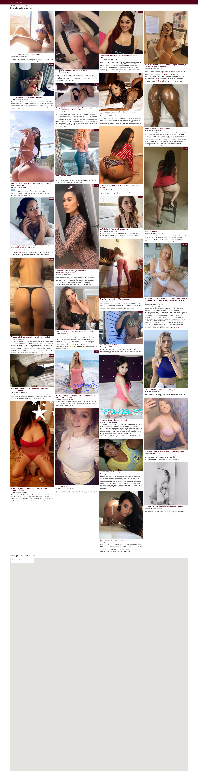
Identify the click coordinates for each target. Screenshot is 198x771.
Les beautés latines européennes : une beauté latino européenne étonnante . (75, 396)
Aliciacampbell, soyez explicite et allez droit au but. (30, 337)
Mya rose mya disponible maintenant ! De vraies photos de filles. (29, 389)
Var (21, 5)
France (16, 5)
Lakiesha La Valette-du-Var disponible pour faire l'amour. (119, 57)
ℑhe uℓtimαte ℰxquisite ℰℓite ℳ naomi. (114, 299)
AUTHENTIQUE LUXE (16, 2)
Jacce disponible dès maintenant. (157, 128)
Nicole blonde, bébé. (63, 176)
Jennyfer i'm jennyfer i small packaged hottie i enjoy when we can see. (31, 184)
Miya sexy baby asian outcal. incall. (113, 420)
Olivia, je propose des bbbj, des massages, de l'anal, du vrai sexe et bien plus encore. (166, 66)
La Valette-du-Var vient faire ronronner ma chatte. (164, 507)
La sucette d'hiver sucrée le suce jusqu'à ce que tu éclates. (119, 186)
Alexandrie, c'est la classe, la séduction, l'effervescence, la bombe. (70, 272)
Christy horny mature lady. (110, 472)
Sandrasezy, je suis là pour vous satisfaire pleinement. (165, 451)
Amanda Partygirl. (62, 486)
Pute (11, 5)
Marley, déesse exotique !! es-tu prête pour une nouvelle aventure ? (118, 113)
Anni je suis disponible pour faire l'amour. (71, 71)
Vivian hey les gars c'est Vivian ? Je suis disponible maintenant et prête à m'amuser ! (30, 247)
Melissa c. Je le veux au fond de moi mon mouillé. (74, 331)
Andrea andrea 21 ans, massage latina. (26, 55)
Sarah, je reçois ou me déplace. (112, 540)
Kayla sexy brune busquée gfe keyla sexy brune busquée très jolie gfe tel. (29, 489)
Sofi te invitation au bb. (153, 231)
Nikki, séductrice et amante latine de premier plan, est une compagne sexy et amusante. (76, 109)
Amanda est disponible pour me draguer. (160, 390)
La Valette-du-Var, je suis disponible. (114, 229)
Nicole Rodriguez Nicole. (109, 345)
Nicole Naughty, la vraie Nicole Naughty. (26, 97)
